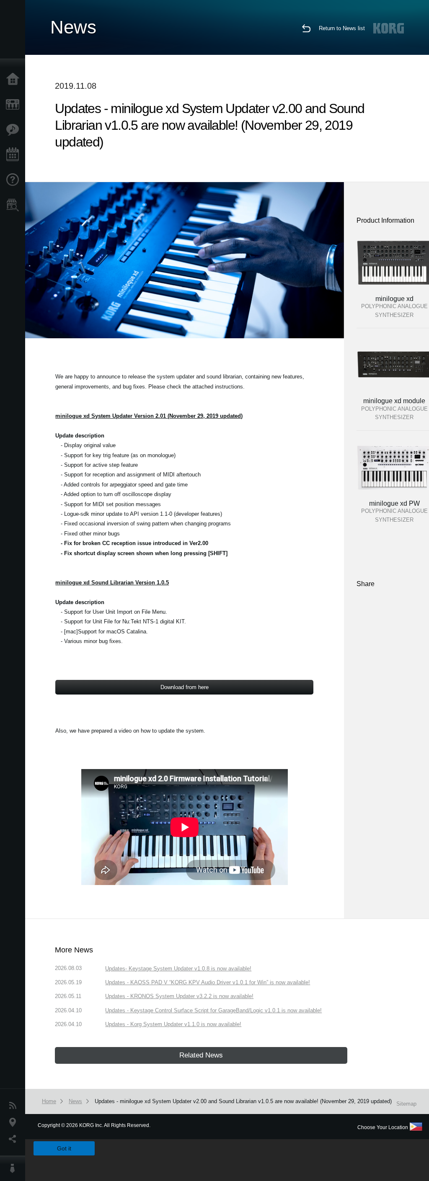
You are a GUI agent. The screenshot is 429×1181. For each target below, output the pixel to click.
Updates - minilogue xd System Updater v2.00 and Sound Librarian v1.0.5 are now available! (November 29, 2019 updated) (243, 1101)
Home (14, 79)
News (14, 1105)
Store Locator (14, 205)
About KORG (14, 1168)
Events (14, 154)
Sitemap (406, 1104)
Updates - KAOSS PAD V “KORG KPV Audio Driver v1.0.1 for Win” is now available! (207, 982)
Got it (64, 1148)
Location (14, 1122)
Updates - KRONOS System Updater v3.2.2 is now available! (179, 996)
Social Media (14, 1139)
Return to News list (342, 28)
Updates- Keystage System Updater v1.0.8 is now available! (178, 968)
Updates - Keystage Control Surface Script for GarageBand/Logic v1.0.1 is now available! (213, 1010)
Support (14, 180)
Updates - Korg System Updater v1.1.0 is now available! (173, 1024)
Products (14, 104)
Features (14, 129)
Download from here (184, 687)
